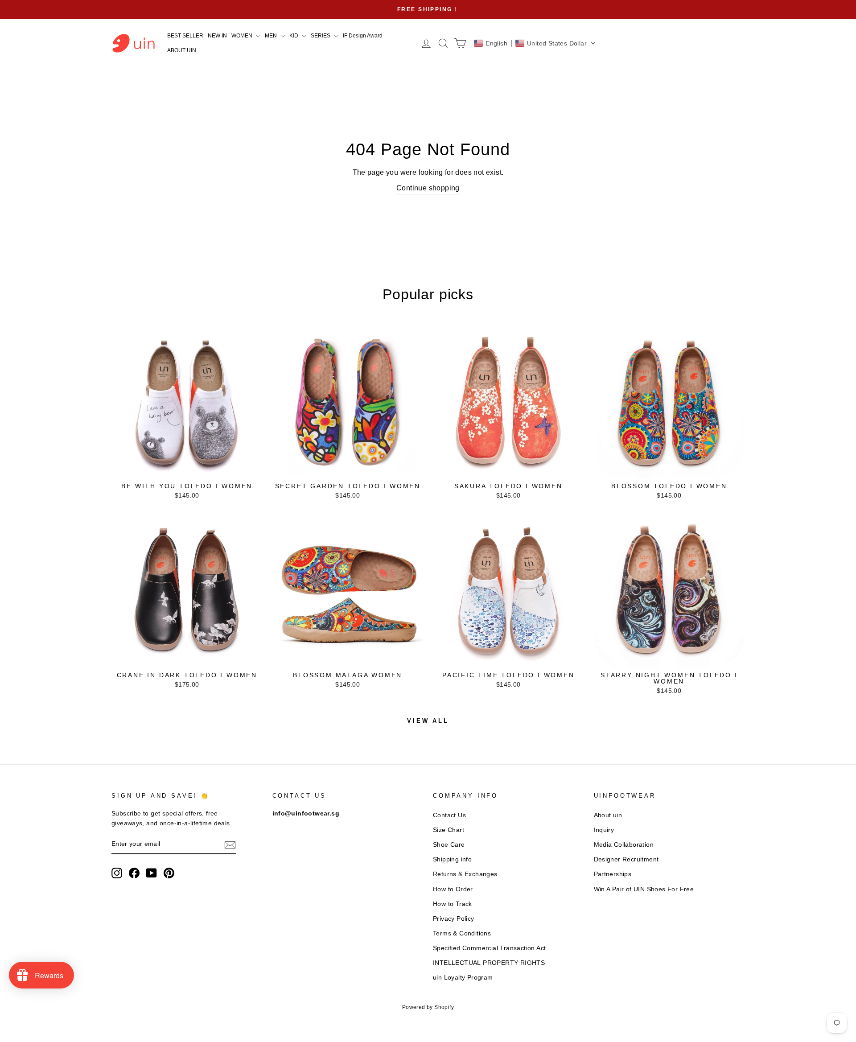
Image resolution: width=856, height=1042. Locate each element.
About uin (608, 815)
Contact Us (449, 815)
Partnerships (613, 874)
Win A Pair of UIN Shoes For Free (644, 889)
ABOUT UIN (181, 50)
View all (428, 720)
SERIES (321, 36)
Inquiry (604, 830)
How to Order (453, 889)
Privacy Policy (453, 918)
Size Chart (448, 830)
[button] (534, 43)
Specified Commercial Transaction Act (489, 948)
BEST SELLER (185, 36)
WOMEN (242, 36)
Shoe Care (449, 844)
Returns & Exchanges (465, 874)
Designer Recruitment (626, 859)
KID (294, 36)
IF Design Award (363, 36)
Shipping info (452, 859)
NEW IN (217, 36)
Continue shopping (428, 188)
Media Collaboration (624, 844)
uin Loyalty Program (463, 977)
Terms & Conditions (462, 933)
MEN (271, 36)
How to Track (452, 904)
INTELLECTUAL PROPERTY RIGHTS (489, 963)
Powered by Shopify (428, 1007)
